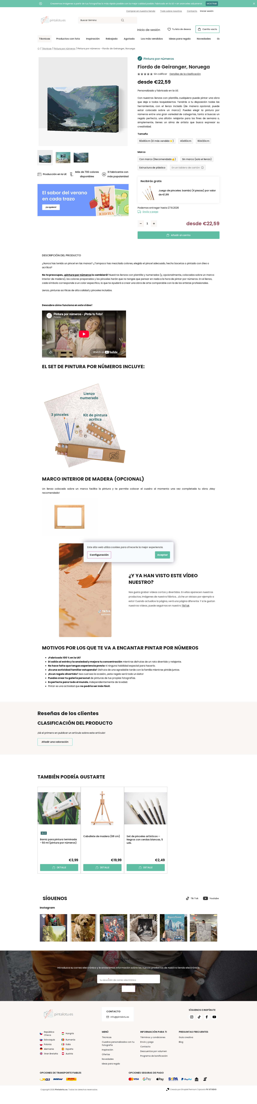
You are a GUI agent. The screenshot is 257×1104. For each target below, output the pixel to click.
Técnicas (106, 1037)
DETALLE (61, 867)
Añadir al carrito (181, 235)
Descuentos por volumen (153, 1051)
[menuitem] (45, 38)
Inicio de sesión (148, 30)
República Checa (49, 1033)
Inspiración (107, 1049)
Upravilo (207, 1089)
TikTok (185, 605)
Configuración (99, 555)
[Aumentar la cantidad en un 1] (154, 223)
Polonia (47, 1044)
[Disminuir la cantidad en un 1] (141, 223)
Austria (69, 1053)
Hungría (70, 1033)
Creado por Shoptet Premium (183, 1089)
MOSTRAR (212, 3)
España (69, 1049)
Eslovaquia (49, 1039)
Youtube (214, 898)
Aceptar (162, 555)
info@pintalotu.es (120, 1016)
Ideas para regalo (111, 1063)
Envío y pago (150, 211)
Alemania (49, 1049)
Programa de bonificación (154, 1055)
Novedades (108, 1059)
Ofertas (106, 1054)
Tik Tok (194, 898)
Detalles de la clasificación (185, 74)
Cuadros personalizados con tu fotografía (118, 1043)
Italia (68, 1044)
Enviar (128, 989)
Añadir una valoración (55, 742)
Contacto (192, 11)
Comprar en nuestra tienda (140, 11)
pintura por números (78, 275)
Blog (181, 1041)
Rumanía (70, 1039)
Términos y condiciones (152, 1037)
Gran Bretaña (51, 1053)
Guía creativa (186, 1037)
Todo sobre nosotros (171, 11)
